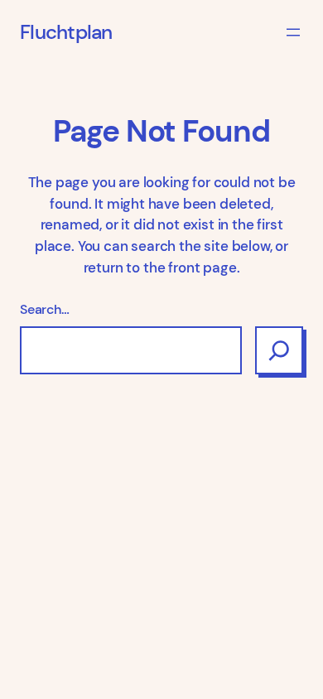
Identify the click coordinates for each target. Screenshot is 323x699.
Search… (45, 309)
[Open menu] (293, 32)
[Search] (279, 350)
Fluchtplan (66, 32)
